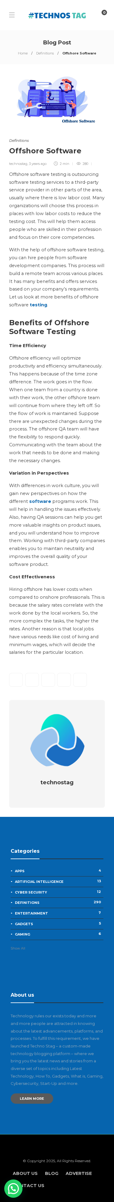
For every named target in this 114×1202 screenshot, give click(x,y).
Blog (51, 1173)
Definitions (45, 53)
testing (38, 305)
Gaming (58, 934)
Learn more (32, 1098)
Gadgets (58, 923)
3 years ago (38, 164)
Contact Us (28, 1185)
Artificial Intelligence (58, 881)
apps (58, 870)
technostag (18, 164)
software (40, 501)
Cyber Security (58, 892)
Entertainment (58, 913)
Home (23, 53)
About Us (25, 1173)
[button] (13, 1188)
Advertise (79, 1173)
